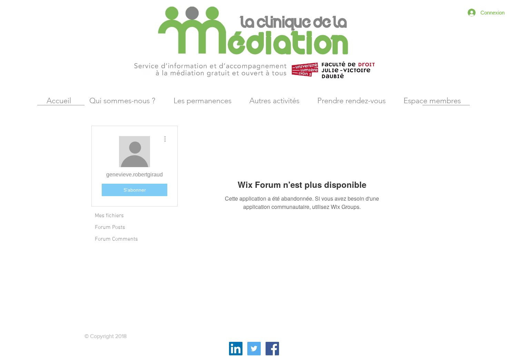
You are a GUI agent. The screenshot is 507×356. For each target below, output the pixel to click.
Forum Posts (110, 227)
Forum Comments (116, 239)
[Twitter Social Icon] (254, 348)
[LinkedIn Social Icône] (235, 348)
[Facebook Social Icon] (272, 348)
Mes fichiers (109, 215)
